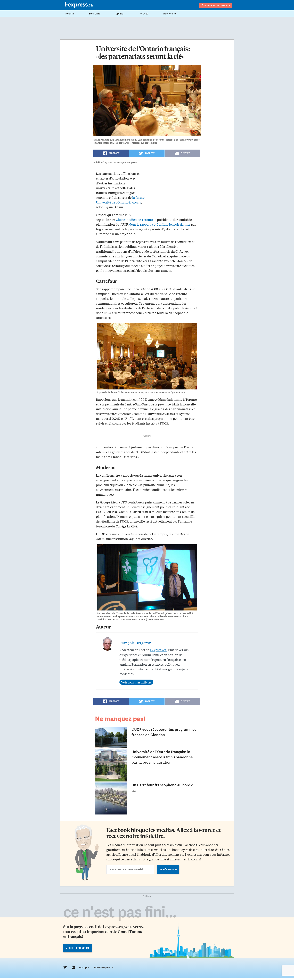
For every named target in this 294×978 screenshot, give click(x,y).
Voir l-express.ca (77, 948)
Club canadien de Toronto (134, 219)
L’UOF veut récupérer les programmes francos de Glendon (164, 732)
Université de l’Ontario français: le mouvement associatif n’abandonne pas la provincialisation (162, 757)
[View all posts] (136, 682)
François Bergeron (135, 642)
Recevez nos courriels (216, 5)
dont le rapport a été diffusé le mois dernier (159, 224)
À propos (84, 967)
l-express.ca (158, 650)
